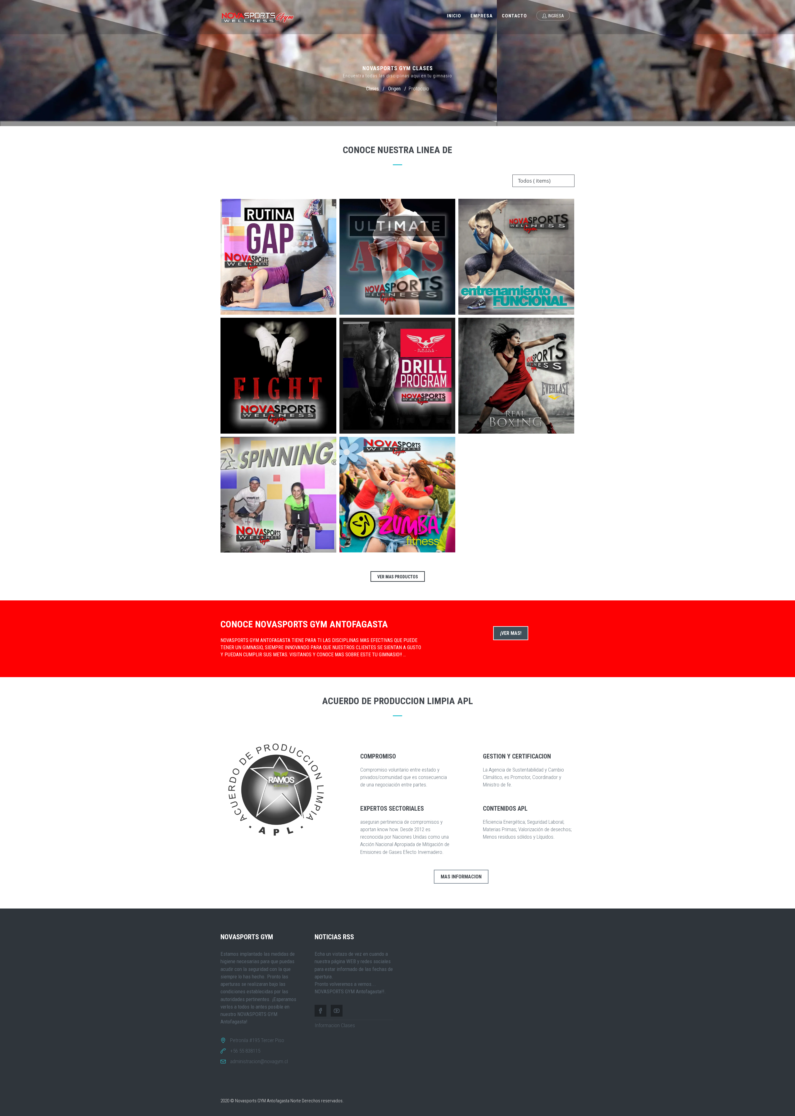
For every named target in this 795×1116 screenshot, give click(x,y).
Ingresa (556, 15)
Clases (372, 89)
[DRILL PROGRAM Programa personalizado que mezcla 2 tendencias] (397, 376)
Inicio (454, 16)
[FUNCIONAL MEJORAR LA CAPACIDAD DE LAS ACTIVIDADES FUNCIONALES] (516, 257)
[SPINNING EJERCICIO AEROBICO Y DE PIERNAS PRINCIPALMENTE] (278, 495)
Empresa (481, 16)
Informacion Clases (335, 1025)
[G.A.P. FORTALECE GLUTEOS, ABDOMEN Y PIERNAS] (278, 257)
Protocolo (419, 88)
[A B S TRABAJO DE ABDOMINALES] (397, 257)
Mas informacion (461, 877)
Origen (394, 89)
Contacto (514, 16)
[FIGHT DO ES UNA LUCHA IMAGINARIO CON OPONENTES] (278, 376)
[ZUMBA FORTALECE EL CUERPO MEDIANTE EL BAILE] (397, 495)
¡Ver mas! (510, 633)
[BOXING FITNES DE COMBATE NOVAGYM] (516, 376)
